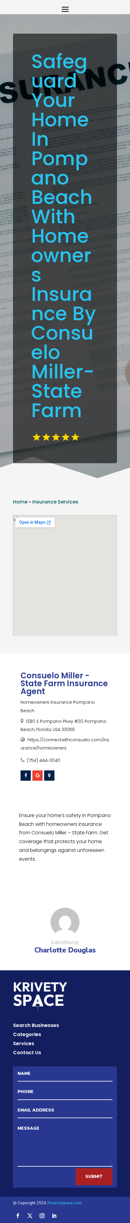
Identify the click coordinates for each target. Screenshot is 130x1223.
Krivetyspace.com (64, 1203)
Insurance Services (55, 501)
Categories (27, 1035)
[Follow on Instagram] (42, 1216)
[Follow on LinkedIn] (54, 1216)
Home (20, 501)
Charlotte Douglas (65, 950)
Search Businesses (36, 1026)
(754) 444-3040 (43, 760)
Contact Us (27, 1053)
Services (23, 1044)
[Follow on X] (30, 1216)
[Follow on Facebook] (18, 1216)
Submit (94, 1176)
